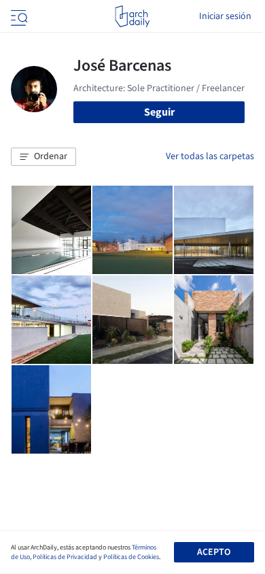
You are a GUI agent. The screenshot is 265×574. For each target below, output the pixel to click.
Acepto (213, 552)
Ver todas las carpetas (210, 156)
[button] (43, 157)
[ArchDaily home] (132, 16)
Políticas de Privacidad (65, 557)
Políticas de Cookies (131, 557)
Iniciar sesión (225, 16)
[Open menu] (17, 16)
